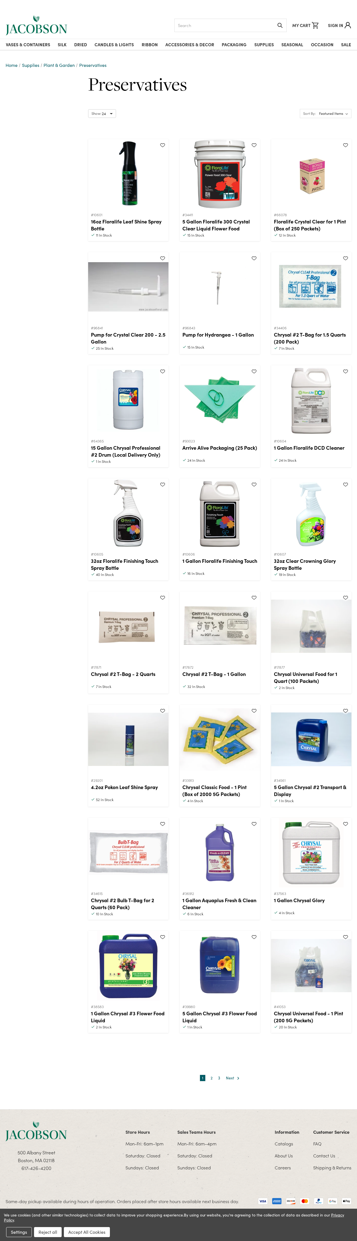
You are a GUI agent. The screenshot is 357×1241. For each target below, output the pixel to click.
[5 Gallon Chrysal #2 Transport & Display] (311, 739)
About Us (284, 1155)
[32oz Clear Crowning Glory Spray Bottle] (311, 513)
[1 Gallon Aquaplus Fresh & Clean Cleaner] (220, 852)
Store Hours (138, 1132)
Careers (283, 1167)
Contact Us (324, 1155)
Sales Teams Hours (196, 1132)
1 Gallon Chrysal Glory (299, 900)
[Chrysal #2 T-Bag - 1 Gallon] (220, 626)
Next (230, 1078)
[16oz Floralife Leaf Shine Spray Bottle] (128, 174)
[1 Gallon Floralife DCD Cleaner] (311, 400)
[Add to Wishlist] (162, 145)
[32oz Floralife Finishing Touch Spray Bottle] (128, 513)
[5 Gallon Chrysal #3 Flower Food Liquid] (220, 966)
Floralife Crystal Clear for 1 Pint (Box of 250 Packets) (310, 225)
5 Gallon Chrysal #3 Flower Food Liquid (219, 1017)
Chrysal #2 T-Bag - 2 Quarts (123, 673)
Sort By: (309, 113)
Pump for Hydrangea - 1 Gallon (218, 334)
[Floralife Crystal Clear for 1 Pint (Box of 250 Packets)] (311, 174)
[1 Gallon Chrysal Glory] (311, 852)
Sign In (335, 25)
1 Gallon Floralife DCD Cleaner (309, 447)
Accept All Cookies (86, 1232)
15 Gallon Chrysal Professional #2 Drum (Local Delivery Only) (125, 451)
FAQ (317, 1143)
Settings (19, 1232)
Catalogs (284, 1143)
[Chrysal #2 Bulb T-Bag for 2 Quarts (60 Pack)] (128, 852)
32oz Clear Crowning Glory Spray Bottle (305, 564)
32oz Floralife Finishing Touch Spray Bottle (124, 564)
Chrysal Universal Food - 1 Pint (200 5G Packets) (308, 1017)
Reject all (47, 1232)
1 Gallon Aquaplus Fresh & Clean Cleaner (219, 904)
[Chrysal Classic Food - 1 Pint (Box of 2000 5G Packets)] (220, 739)
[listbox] (334, 114)
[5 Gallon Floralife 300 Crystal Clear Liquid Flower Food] (220, 174)
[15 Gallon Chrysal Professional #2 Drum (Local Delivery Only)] (128, 400)
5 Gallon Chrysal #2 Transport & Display (310, 790)
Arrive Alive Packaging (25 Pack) (219, 447)
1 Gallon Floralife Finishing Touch (219, 560)
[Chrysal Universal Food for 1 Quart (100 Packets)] (311, 626)
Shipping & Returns (332, 1167)
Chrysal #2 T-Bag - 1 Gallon (214, 673)
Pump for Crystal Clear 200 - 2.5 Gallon (128, 338)
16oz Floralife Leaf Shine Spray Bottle (126, 225)
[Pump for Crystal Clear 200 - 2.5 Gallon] (128, 287)
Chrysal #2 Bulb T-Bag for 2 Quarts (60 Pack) (122, 904)
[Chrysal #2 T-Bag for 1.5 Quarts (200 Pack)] (311, 287)
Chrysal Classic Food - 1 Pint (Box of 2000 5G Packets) (214, 790)
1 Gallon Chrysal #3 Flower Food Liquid (128, 1017)
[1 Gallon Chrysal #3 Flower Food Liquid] (128, 966)
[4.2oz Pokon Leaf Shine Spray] (128, 739)
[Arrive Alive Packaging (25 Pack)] (220, 400)
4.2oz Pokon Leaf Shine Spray (124, 786)
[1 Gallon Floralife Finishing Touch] (220, 513)
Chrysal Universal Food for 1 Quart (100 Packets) (305, 677)
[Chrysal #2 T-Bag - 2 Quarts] (128, 626)
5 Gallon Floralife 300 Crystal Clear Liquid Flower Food (216, 225)
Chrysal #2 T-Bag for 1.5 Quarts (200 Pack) (310, 338)
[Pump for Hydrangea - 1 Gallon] (220, 287)
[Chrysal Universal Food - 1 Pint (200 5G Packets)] (311, 966)
